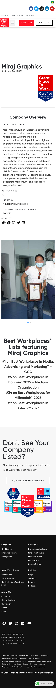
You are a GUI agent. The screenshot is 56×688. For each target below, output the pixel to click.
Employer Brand (35, 557)
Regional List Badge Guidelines (13, 667)
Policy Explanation (41, 655)
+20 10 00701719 (16, 643)
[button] (12, 23)
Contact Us (29, 15)
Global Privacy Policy (26, 655)
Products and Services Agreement (14, 661)
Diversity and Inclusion (37, 549)
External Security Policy (10, 658)
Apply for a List (7, 578)
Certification (6, 549)
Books (4, 608)
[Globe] (3, 222)
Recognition (6, 557)
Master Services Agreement (35, 667)
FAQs (3, 611)
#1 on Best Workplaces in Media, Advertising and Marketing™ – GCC (28, 366)
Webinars (32, 578)
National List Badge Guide (11, 664)
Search (20, 15)
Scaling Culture (34, 564)
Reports (31, 582)
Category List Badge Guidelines (34, 664)
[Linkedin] (47, 8)
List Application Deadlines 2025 (12, 583)
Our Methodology (9, 600)
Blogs (30, 575)
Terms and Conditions (10, 655)
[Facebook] (31, 8)
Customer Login (8, 15)
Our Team (5, 596)
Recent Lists (6, 575)
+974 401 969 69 (16, 637)
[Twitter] (36, 8)
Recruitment (33, 560)
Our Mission (6, 604)
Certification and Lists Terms (30, 658)
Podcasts (32, 586)
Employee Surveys (9, 553)
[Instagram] (41, 8)
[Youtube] (52, 8)
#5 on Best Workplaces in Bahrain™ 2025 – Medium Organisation (28, 382)
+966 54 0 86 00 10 (16, 640)
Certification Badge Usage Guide (39, 661)
